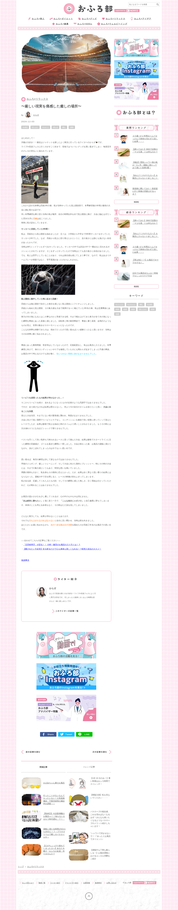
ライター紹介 (55, 883)
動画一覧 (42, 883)
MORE (136, 202)
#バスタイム (131, 304)
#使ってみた (143, 309)
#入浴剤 (149, 304)
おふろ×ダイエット (63, 19)
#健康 (117, 314)
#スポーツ (45, 127)
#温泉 (125, 309)
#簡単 (152, 309)
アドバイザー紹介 (71, 883)
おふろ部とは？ (28, 883)
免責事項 (98, 883)
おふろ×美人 (38, 19)
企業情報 (86, 883)
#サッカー (35, 127)
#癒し (64, 127)
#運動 (72, 127)
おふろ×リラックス (115, 19)
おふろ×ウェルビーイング (114, 24)
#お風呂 (25, 127)
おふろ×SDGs (84, 24)
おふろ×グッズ (89, 19)
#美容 (117, 309)
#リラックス (119, 304)
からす (36, 115)
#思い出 (55, 127)
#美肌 (133, 309)
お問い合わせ (111, 883)
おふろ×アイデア (142, 19)
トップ (21, 866)
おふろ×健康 (62, 24)
